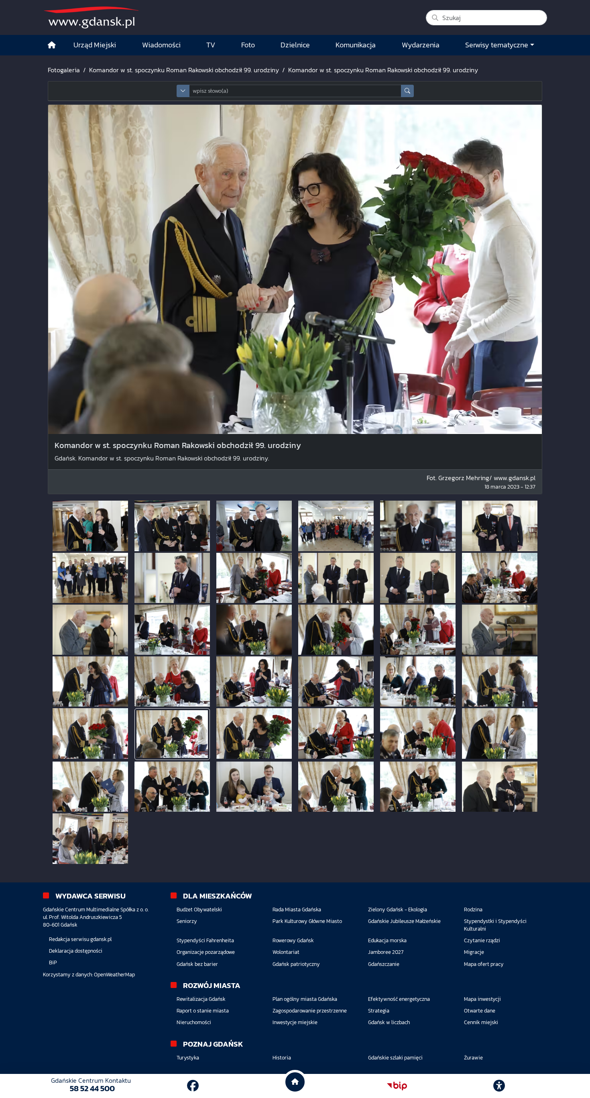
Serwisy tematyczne (496, 45)
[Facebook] (193, 1085)
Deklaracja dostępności (75, 951)
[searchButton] (407, 91)
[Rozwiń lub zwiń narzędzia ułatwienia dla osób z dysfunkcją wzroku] (499, 1086)
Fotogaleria (64, 70)
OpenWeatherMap (114, 974)
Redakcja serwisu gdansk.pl (80, 939)
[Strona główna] (52, 45)
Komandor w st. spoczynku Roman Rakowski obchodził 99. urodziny (184, 70)
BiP (53, 962)
